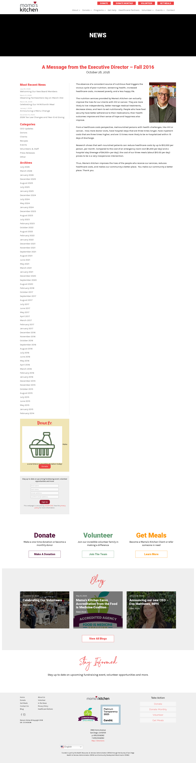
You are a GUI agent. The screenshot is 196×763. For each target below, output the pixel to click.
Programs (99, 10)
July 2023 (25, 219)
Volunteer (146, 3)
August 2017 (26, 300)
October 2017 (26, 292)
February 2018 (27, 288)
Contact (171, 10)
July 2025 (25, 187)
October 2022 (26, 227)
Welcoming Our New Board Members (38, 91)
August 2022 (26, 231)
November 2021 (27, 247)
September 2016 (28, 344)
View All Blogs (98, 638)
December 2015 (27, 381)
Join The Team (98, 554)
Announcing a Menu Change (35, 111)
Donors (23, 132)
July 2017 (24, 304)
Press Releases (27, 153)
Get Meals (165, 3)
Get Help (112, 10)
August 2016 (26, 348)
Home (22, 697)
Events (159, 10)
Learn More (151, 554)
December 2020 (28, 276)
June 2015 (25, 401)
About (75, 10)
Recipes (24, 141)
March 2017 (26, 320)
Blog (22, 709)
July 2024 (25, 199)
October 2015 (26, 389)
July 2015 (24, 397)
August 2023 (26, 215)
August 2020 (26, 284)
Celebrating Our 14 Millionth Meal (37, 104)
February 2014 (27, 413)
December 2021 (27, 243)
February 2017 (27, 324)
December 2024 (28, 195)
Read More (28, 604)
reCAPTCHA (49, 506)
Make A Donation (44, 554)
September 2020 (28, 280)
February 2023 (27, 223)
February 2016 (27, 373)
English (68, 747)
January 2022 (27, 239)
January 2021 (26, 272)
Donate (104, 3)
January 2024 (27, 207)
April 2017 (25, 316)
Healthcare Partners (129, 10)
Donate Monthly (124, 3)
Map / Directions (98, 741)
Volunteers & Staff (29, 149)
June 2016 (25, 356)
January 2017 (26, 328)
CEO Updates (26, 128)
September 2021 (28, 251)
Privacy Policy (43, 706)
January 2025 (27, 191)
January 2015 (26, 409)
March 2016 (26, 369)
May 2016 (24, 360)
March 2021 (26, 268)
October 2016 (26, 340)
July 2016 (24, 352)
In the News (42, 703)
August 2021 (26, 255)
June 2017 (25, 308)
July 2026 (25, 167)
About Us (41, 697)
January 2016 (26, 377)
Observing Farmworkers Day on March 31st (41, 98)
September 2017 (28, 296)
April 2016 (25, 364)
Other (23, 157)
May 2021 (24, 264)
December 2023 (28, 211)
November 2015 (27, 385)
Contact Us (24, 706)
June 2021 (25, 260)
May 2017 (24, 312)
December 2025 (28, 179)
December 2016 (27, 332)
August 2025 (26, 183)
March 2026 (26, 171)
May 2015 (24, 405)
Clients (23, 136)
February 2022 (27, 235)
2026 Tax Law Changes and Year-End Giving (42, 117)
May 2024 (25, 203)
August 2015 (26, 393)
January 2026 (27, 175)
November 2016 (27, 336)
